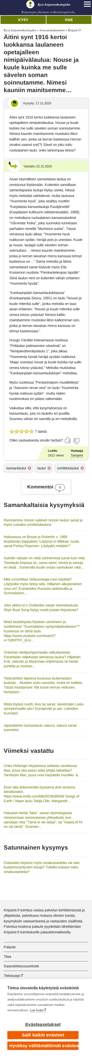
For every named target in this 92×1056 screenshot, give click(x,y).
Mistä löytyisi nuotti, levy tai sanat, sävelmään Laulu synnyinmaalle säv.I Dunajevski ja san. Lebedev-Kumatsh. (44, 708)
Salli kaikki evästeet (43, 1035)
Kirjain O (74, 30)
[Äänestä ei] (76, 441)
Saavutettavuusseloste (21, 966)
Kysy (23, 20)
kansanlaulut (16, 468)
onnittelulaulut (68, 468)
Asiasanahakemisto (52, 30)
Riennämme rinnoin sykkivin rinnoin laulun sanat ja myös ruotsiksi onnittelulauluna (43, 522)
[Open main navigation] (87, 4)
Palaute (10, 947)
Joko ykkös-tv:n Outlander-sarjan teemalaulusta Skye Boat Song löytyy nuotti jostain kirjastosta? (41, 607)
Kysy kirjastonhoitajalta (20, 30)
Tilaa (7, 956)
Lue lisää (36, 1010)
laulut (41, 468)
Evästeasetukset (43, 1024)
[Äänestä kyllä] (68, 440)
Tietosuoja (12, 975)
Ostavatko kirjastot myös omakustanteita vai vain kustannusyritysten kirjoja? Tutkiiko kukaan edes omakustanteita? (41, 867)
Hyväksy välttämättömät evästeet (44, 1045)
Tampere (77, 455)
